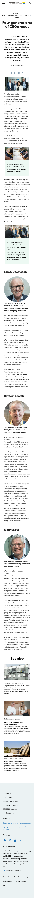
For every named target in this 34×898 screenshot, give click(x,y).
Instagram (20, 840)
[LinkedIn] (15, 73)
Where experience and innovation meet (13, 723)
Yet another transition (13, 761)
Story (15, 13)
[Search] (31, 3)
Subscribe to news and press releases (17, 823)
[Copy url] (23, 73)
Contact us (10, 813)
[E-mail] (19, 73)
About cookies (21, 881)
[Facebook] (11, 73)
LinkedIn (10, 840)
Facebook (5, 840)
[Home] (17, 3)
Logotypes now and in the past (16, 686)
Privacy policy (23, 877)
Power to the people (16, 758)
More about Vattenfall (14, 870)
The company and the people (15, 15)
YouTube (15, 840)
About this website (10, 877)
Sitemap (6, 886)
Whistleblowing (8, 881)
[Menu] (4, 3)
